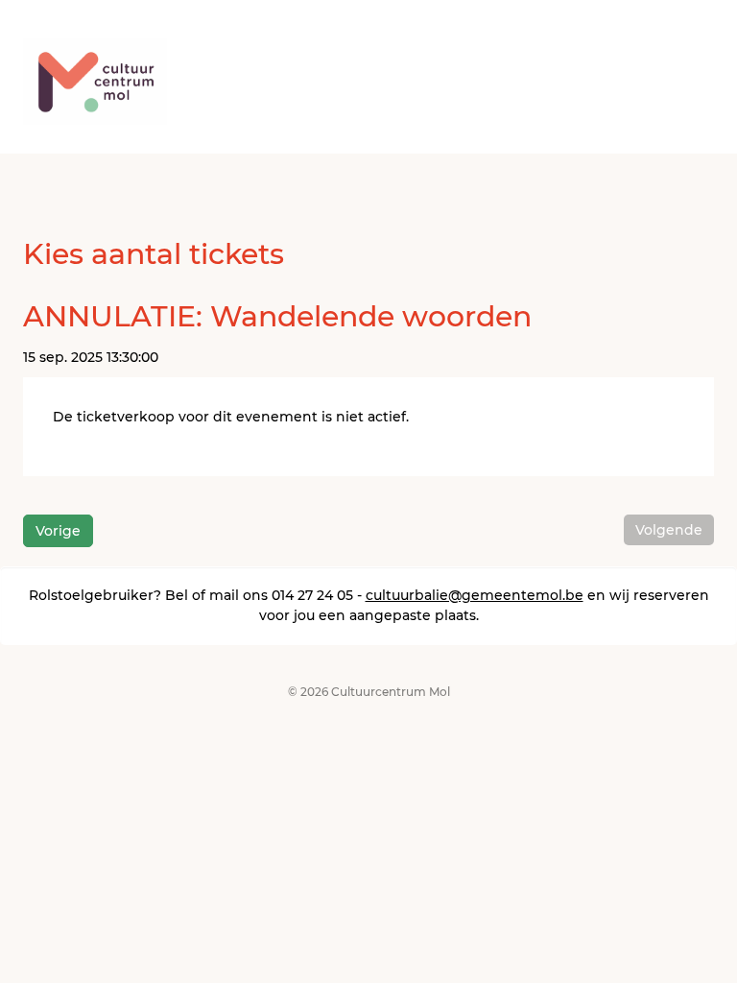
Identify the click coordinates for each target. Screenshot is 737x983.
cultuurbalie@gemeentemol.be (474, 595)
